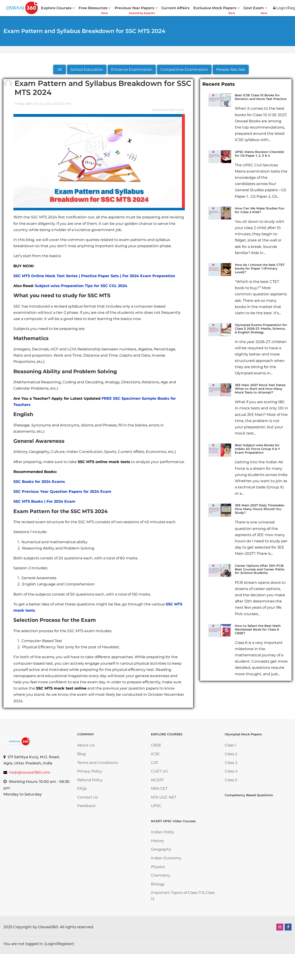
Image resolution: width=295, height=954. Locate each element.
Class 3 (231, 762)
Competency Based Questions (249, 795)
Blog (81, 754)
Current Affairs (175, 8)
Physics (158, 867)
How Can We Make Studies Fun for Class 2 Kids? (259, 210)
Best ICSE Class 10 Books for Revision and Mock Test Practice (260, 97)
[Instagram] (279, 927)
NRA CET (159, 788)
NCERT (157, 780)
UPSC (156, 806)
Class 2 (231, 754)
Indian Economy (166, 858)
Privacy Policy (89, 771)
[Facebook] (288, 927)
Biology (158, 884)
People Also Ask (230, 69)
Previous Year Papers (134, 8)
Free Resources (93, 8)
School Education (87, 69)
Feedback (86, 806)
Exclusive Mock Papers (214, 8)
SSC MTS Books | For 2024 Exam (44, 501)
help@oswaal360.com (29, 772)
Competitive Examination (184, 69)
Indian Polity (162, 832)
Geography (161, 849)
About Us (85, 745)
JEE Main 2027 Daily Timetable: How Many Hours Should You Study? (259, 508)
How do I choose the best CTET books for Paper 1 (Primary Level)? (260, 268)
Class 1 (231, 745)
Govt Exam (253, 8)
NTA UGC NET (163, 797)
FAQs (82, 788)
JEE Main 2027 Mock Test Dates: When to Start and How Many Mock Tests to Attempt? (260, 388)
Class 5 (231, 780)
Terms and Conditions (97, 762)
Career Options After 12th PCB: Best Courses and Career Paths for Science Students (259, 569)
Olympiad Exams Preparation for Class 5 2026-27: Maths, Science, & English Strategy (261, 328)
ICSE (155, 754)
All (59, 69)
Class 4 (231, 771)
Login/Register (59, 944)
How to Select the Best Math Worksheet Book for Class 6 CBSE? (258, 629)
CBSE (156, 745)
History (157, 841)
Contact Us (87, 797)
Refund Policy (90, 780)
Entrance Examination (131, 69)
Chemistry (160, 875)
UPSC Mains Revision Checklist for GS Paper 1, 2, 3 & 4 (259, 153)
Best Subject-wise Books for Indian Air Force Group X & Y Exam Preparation (257, 448)
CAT (154, 762)
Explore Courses (56, 8)
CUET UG (159, 771)
